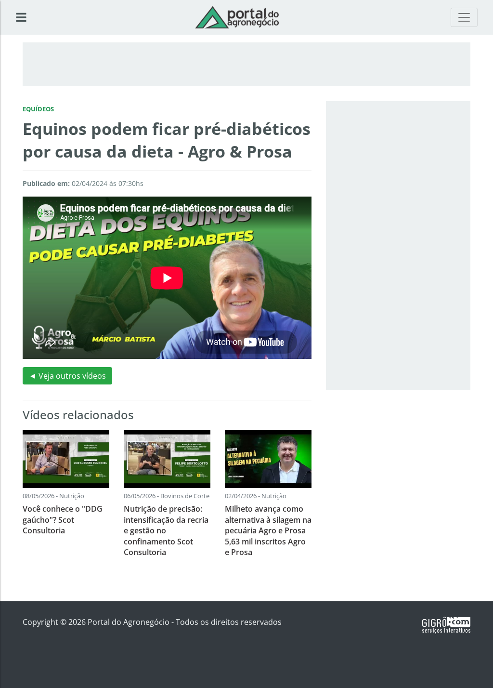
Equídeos (38, 109)
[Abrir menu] (21, 17)
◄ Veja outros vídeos (67, 375)
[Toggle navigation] (464, 17)
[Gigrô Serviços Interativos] (446, 625)
